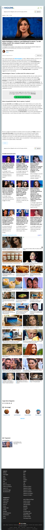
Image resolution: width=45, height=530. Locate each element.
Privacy (19, 527)
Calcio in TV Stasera (7, 486)
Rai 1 (24, 472)
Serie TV (5, 483)
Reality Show (6, 499)
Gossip (11, 15)
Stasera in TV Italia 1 (27, 495)
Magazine (4, 15)
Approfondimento (7, 513)
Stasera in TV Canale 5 (28, 493)
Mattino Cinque (26, 514)
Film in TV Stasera (7, 484)
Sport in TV (5, 488)
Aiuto (34, 527)
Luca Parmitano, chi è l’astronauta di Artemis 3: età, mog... (17, 443)
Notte (4, 478)
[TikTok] (11, 403)
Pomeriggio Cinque (27, 513)
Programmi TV (6, 497)
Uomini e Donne (26, 501)
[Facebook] (3, 403)
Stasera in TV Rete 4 (27, 491)
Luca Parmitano (6, 440)
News (7, 15)
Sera (4, 476)
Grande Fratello (26, 502)
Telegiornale (5, 507)
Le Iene (25, 509)
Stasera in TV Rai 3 (27, 490)
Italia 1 (24, 481)
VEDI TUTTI (23, 418)
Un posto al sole (26, 511)
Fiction (4, 506)
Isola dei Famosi (26, 504)
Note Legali (15, 527)
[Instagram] (5, 403)
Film (4, 481)
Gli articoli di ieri (6, 491)
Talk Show (5, 502)
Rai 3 (24, 476)
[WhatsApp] (9, 403)
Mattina (5, 472)
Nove (24, 484)
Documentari (6, 514)
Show (4, 516)
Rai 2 (24, 474)
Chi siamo (11, 527)
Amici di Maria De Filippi (28, 499)
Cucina (4, 509)
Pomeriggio (5, 474)
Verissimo (25, 508)
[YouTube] (7, 403)
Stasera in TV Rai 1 (27, 486)
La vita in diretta (26, 516)
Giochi (4, 518)
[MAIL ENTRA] (38, 8)
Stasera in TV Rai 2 (27, 488)
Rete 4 (24, 478)
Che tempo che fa (27, 518)
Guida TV (5, 471)
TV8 (24, 483)
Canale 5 (25, 479)
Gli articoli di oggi (7, 490)
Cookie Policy (23, 527)
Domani (5, 479)
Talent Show (5, 501)
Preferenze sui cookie (29, 527)
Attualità (5, 511)
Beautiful (25, 506)
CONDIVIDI (38, 55)
